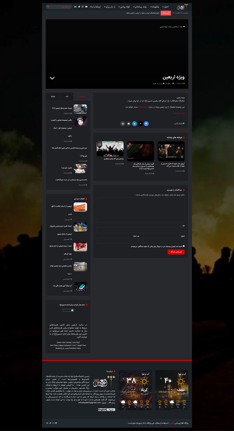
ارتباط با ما (96, 6)
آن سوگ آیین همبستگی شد (62, 286)
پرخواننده (82, 96)
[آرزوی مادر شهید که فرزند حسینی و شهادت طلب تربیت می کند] (171, 151)
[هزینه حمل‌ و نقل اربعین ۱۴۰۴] (80, 109)
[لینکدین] (134, 123)
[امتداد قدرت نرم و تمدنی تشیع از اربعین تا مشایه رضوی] (80, 226)
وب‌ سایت (136, 236)
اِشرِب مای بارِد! (66, 168)
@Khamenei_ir (179, 113)
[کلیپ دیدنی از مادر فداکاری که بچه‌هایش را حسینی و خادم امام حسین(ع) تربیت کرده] (140, 151)
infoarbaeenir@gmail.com (89, 402)
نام (183, 226)
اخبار (166, 6)
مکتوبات (155, 6)
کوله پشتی (125, 6)
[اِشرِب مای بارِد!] (80, 168)
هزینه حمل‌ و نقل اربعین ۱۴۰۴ (62, 108)
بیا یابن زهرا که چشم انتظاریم (114, 159)
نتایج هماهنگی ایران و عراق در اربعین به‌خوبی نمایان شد (141, 13)
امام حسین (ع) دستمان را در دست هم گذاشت (71, 180)
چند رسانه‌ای (141, 6)
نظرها (53, 96)
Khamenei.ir (143, 107)
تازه (67, 96)
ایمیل (182, 236)
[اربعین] (182, 7)
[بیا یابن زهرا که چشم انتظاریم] (110, 148)
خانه (181, 27)
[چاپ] (122, 123)
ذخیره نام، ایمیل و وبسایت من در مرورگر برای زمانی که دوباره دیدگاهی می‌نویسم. (156, 246)
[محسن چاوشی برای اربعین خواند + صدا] (80, 266)
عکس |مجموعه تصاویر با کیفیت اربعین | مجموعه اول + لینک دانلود (61, 128)
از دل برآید (110, 6)
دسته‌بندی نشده (173, 27)
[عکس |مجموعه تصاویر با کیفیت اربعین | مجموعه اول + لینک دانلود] (80, 120)
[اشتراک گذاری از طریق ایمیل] (128, 123)
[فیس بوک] (146, 123)
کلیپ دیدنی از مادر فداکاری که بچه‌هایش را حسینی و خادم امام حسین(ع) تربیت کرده (143, 166)
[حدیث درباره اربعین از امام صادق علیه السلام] (80, 246)
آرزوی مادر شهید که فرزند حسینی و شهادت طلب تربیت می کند (173, 164)
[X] (140, 123)
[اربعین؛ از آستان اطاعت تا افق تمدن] (80, 207)
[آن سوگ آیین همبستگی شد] (80, 286)
